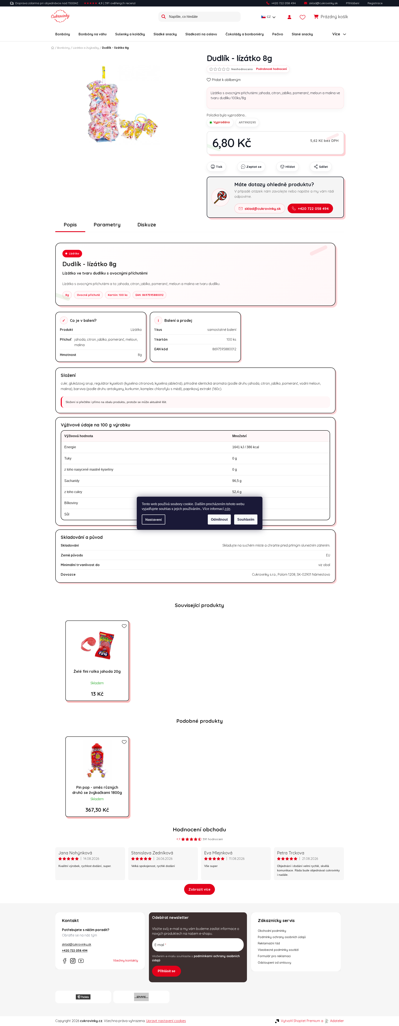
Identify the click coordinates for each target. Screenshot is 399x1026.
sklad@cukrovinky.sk (323, 3)
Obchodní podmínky (272, 931)
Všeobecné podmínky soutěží (278, 950)
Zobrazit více (199, 889)
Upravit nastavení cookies (166, 1021)
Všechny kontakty (125, 960)
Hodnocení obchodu (199, 829)
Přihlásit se (166, 971)
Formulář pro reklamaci (274, 956)
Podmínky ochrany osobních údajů (282, 937)
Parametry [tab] (107, 224)
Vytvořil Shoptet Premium (300, 1021)
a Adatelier (332, 1021)
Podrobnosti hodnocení (271, 69)
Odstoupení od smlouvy (274, 962)
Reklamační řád (269, 943)
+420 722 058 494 (283, 3)
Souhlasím (245, 519)
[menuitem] (62, 34)
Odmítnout (219, 519)
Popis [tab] (70, 224)
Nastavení (153, 519)
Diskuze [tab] (146, 224)
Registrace (375, 3)
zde (227, 508)
